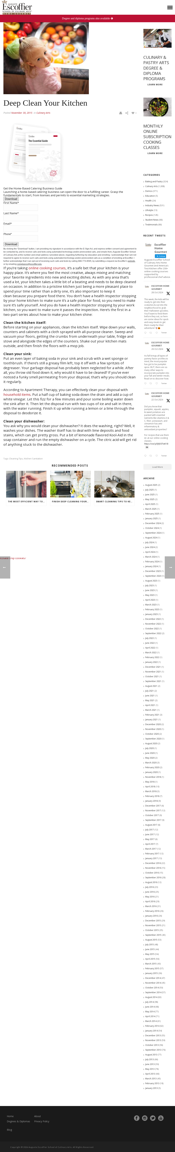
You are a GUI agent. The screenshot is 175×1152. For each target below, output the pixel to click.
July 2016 (149, 887)
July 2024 (149, 542)
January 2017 (151, 858)
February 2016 (152, 911)
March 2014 (151, 1021)
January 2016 (151, 915)
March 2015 (151, 963)
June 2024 (150, 547)
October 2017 (152, 815)
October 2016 (152, 872)
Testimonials (151, 224)
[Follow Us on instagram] (144, 1118)
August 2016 (151, 882)
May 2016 (149, 896)
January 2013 (151, 1088)
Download (11, 198)
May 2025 (149, 499)
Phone (7, 233)
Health (148, 200)
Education (150, 195)
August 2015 (151, 939)
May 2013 (149, 1069)
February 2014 (152, 1025)
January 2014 (151, 1030)
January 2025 (151, 518)
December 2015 (153, 920)
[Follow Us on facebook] (136, 1118)
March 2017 (151, 848)
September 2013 (153, 1049)
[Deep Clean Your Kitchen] (70, 51)
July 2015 (149, 944)
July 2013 (149, 1059)
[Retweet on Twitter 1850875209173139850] (151, 333)
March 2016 (151, 906)
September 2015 (153, 934)
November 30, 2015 (21, 112)
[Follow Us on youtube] (161, 1118)
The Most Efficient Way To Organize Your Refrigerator (27, 501)
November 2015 (153, 925)
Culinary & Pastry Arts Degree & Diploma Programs (156, 67)
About (37, 1116)
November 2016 (153, 867)
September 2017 (153, 820)
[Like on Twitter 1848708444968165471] (157, 456)
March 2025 (151, 508)
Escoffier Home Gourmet (160, 287)
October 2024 (152, 528)
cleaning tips (16, 459)
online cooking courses (47, 268)
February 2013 (152, 1083)
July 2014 (149, 1002)
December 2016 (153, 863)
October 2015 (152, 930)
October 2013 (152, 1045)
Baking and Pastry (154, 181)
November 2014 (153, 982)
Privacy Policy (41, 1121)
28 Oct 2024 (157, 292)
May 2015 (149, 954)
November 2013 (153, 1040)
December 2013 (153, 1035)
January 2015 (151, 973)
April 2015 (150, 958)
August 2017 (151, 824)
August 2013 (151, 1054)
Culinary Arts (43, 112)
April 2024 (150, 552)
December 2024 (153, 523)
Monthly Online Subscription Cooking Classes (157, 136)
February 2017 (152, 853)
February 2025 (152, 513)
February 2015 (152, 968)
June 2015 (150, 949)
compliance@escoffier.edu (29, 264)
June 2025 (150, 494)
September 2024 (153, 532)
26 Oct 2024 (157, 349)
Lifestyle (149, 210)
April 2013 (150, 1073)
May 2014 (149, 1011)
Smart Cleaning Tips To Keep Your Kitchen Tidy (115, 501)
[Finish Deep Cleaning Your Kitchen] (70, 484)
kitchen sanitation (33, 459)
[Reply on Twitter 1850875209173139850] (146, 333)
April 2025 (150, 504)
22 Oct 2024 (157, 399)
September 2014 (153, 992)
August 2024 (151, 537)
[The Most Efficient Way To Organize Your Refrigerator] (26, 484)
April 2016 (150, 901)
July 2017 (149, 829)
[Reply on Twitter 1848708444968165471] (146, 456)
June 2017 (150, 834)
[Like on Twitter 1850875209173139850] (157, 333)
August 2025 (151, 485)
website (131, 261)
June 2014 (150, 1006)
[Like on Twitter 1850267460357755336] (157, 384)
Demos (148, 191)
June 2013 (150, 1064)
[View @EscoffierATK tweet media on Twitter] (147, 447)
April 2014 (150, 1016)
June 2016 (150, 891)
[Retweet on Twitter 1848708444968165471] (151, 456)
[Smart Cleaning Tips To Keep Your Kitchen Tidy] (114, 484)
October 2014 (152, 987)
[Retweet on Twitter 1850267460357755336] (151, 384)
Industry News (152, 205)
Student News (151, 219)
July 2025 (149, 489)
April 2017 (150, 844)
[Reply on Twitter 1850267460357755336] (146, 384)
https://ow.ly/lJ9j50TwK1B (156, 443)
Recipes (149, 215)
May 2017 (149, 839)
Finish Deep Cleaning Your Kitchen (71, 501)
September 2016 (153, 877)
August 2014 (151, 997)
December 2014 (153, 978)
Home (10, 1116)
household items (17, 394)
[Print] (120, 112)
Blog (9, 1129)
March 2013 (151, 1078)
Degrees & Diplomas (18, 1121)
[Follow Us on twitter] (153, 1118)
